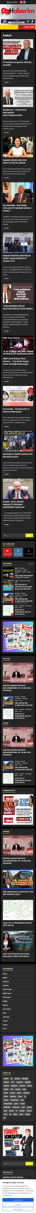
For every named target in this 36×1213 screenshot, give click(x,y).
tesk (5, 1111)
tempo (29, 1107)
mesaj (6, 1100)
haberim (13, 1096)
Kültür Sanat (18, 570)
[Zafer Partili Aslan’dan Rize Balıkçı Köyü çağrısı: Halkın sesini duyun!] (18, 941)
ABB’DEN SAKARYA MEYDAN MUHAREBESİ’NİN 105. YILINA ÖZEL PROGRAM (17, 687)
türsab (29, 1111)
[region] (18, 1196)
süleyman (16, 1107)
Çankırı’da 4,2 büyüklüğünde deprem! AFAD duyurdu (8, 610)
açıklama (20, 1082)
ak (11, 1079)
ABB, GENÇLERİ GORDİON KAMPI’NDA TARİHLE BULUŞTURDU (8, 572)
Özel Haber (7, 997)
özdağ (27, 1114)
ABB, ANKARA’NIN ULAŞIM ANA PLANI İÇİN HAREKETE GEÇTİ (8, 597)
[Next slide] (32, 564)
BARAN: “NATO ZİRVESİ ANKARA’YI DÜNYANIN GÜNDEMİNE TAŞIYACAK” (14, 504)
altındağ (25, 1079)
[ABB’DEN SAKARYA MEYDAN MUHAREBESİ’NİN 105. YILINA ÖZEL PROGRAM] (18, 673)
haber (6, 1096)
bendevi (22, 1086)
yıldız (15, 1114)
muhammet (14, 1100)
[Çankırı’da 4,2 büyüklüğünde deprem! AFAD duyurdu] (18, 910)
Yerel (16, 573)
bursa (29, 1086)
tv (16, 1111)
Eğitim (17, 568)
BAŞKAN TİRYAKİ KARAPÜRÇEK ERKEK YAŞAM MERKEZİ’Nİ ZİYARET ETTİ (17, 258)
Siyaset (5, 1005)
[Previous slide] (29, 564)
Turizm (24, 571)
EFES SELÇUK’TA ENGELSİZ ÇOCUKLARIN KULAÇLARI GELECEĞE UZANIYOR (8, 585)
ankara (6, 1082)
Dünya (17, 605)
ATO (12, 1082)
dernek (17, 1089)
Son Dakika (18, 571)
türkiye (22, 1111)
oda (22, 1100)
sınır (23, 1107)
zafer (21, 1114)
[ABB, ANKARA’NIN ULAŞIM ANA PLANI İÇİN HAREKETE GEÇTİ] (18, 879)
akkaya (17, 1079)
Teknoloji (25, 595)
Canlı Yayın (29, 27)
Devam (7, 82)
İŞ (4, 1118)
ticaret (11, 1111)
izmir (20, 1096)
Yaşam (29, 571)
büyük (6, 1089)
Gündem (22, 568)
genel (19, 1093)
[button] (2, 27)
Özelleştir (18, 1205)
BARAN (27, 1082)
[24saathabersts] (27, 2)
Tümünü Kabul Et (18, 1200)
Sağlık (25, 570)
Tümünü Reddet (18, 1209)
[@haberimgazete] (21, 2)
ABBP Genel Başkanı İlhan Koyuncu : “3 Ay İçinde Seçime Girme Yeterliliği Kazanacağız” (16, 361)
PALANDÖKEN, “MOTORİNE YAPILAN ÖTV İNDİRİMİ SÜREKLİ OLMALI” (17, 208)
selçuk (22, 1104)
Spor (4, 1013)
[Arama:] (14, 535)
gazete (12, 1093)
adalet (6, 1079)
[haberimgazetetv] (24, 2)
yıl (10, 1114)
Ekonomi (17, 593)
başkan (6, 1086)
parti (16, 1104)
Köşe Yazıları (7, 989)
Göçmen (26, 1093)
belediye (14, 1086)
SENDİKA (7, 1107)
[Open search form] (16, 27)
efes (24, 1089)
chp (11, 1089)
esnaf (6, 1093)
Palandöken (8, 1104)
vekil (5, 1114)
